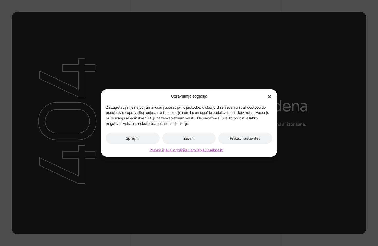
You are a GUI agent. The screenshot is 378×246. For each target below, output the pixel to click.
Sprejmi (133, 138)
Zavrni (189, 138)
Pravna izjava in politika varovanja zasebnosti (186, 149)
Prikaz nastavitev (245, 138)
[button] (269, 96)
